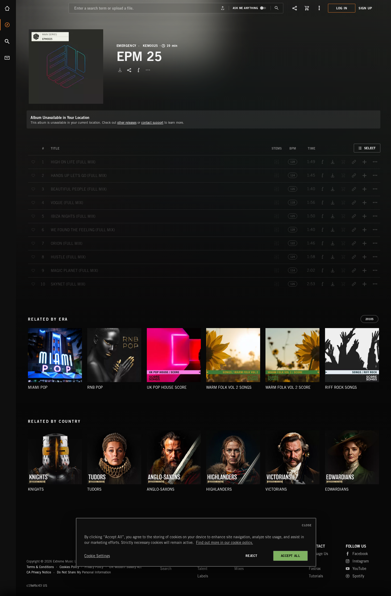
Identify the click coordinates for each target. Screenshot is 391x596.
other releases (126, 123)
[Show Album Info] (138, 70)
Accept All (290, 556)
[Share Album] (129, 70)
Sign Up (365, 8)
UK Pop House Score (167, 387)
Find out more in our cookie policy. (224, 542)
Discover (8, 24)
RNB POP (95, 387)
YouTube (359, 568)
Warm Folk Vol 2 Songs (229, 387)
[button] (66, 66)
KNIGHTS (36, 489)
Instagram (360, 561)
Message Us (318, 554)
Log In (341, 8)
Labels (202, 576)
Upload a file (222, 8)
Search (8, 41)
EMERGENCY (126, 46)
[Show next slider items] (384, 357)
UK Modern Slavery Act (125, 567)
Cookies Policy (69, 567)
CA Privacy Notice (39, 572)
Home (8, 8)
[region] (196, 542)
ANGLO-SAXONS (160, 489)
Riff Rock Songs (341, 387)
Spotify (358, 576)
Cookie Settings (97, 556)
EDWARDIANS (337, 489)
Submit (277, 8)
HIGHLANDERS (219, 489)
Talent (202, 568)
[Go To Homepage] (45, 8)
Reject (251, 556)
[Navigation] (319, 8)
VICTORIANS (276, 489)
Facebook (360, 554)
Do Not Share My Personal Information (84, 572)
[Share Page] (295, 8)
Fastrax (315, 568)
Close (307, 525)
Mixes (239, 568)
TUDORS (94, 489)
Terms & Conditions (40, 567)
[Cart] (307, 8)
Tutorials (316, 576)
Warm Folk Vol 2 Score (288, 387)
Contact (8, 57)
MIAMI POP (38, 387)
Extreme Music (47, 548)
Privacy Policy (94, 567)
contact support (152, 123)
